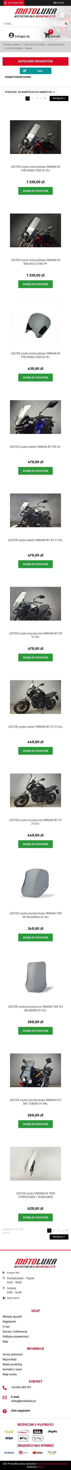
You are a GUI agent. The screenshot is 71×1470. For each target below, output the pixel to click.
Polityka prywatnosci (16, 1336)
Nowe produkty (12, 1364)
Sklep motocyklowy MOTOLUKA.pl (52, 1464)
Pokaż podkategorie (18, 77)
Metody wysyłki (12, 1316)
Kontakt (60, 2)
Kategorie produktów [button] (35, 61)
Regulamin (9, 1321)
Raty (5, 1341)
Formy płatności (13, 1354)
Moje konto (10, 1374)
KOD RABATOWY (15, 3)
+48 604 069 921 (21, 1387)
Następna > (59, 98)
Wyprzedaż (10, 1359)
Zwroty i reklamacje (15, 1331)
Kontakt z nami (12, 1369)
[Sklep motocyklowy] (35, 12)
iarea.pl (40, 1467)
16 (44, 98)
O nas (6, 1326)
